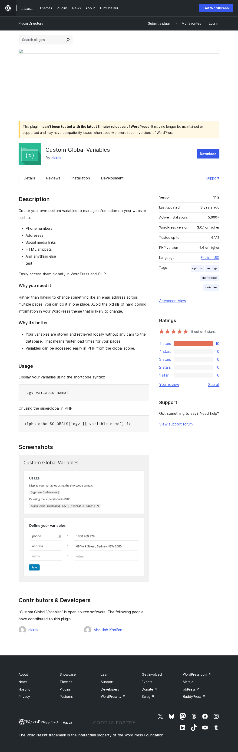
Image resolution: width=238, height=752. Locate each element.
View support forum (176, 424)
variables (211, 287)
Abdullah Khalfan (108, 629)
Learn (105, 674)
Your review (169, 384)
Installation (80, 178)
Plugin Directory (31, 23)
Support (212, 178)
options (197, 268)
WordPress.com (197, 674)
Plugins (65, 689)
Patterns (66, 696)
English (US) (210, 258)
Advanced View (172, 300)
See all (213, 384)
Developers (110, 689)
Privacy (24, 696)
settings (212, 268)
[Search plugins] (68, 39)
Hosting (24, 689)
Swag (148, 696)
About (23, 674)
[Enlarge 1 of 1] (143, 461)
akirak (56, 157)
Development (112, 178)
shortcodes (210, 278)
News (23, 682)
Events (147, 682)
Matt (188, 682)
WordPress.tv (113, 696)
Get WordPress (216, 8)
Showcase (68, 674)
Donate (149, 689)
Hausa (67, 722)
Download (208, 154)
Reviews (53, 178)
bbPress (191, 689)
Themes (66, 682)
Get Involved (152, 674)
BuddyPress (194, 696)
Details (29, 178)
